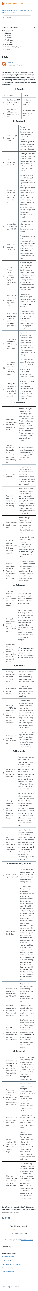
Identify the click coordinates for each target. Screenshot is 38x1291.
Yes (14, 1229)
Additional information (9, 13)
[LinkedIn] (9, 1218)
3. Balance (8, 38)
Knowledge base (8, 1256)
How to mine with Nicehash (11, 1264)
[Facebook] (3, 1218)
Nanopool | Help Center (9, 10)
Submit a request (27, 1240)
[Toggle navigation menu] (32, 3)
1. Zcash (8, 33)
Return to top (7, 1247)
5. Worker (8, 42)
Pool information (8, 1268)
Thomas (10, 63)
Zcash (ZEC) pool (24, 10)
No (24, 1229)
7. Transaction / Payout (13, 47)
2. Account (9, 35)
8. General (8, 49)
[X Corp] (6, 1218)
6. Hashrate (9, 45)
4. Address (9, 40)
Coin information (8, 1260)
